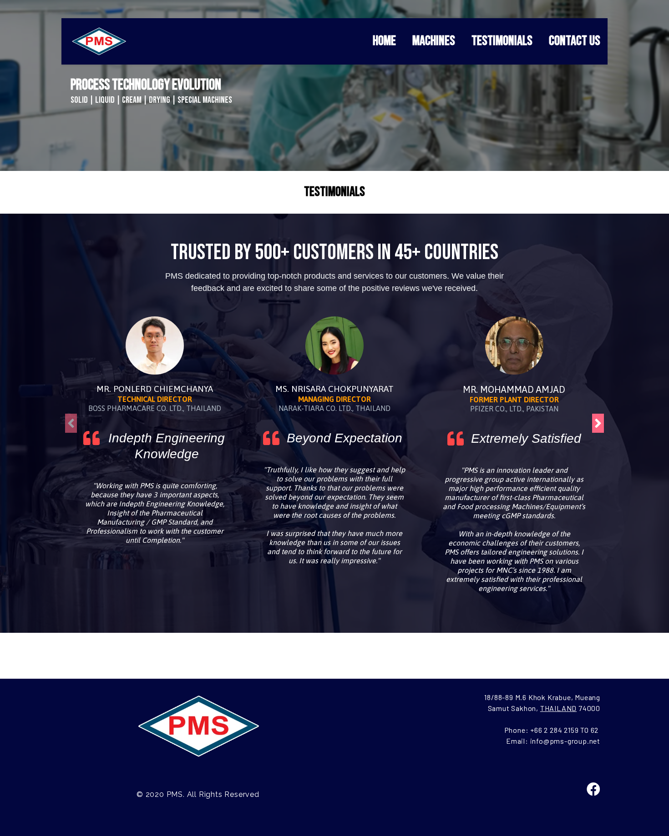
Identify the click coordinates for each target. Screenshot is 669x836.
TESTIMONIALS (501, 41)
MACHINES (433, 41)
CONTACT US (574, 41)
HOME (384, 41)
